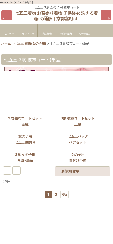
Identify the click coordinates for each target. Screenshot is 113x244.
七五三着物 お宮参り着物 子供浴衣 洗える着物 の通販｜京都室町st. (56, 15)
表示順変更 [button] (70, 185)
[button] (6, 15)
